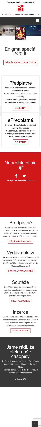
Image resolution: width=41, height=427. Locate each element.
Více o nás (20, 379)
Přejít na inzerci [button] (20, 330)
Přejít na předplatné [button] (20, 241)
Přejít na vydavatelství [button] (20, 271)
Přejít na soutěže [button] (20, 301)
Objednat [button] (20, 107)
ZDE (8, 14)
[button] (35, 424)
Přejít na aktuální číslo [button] (20, 62)
